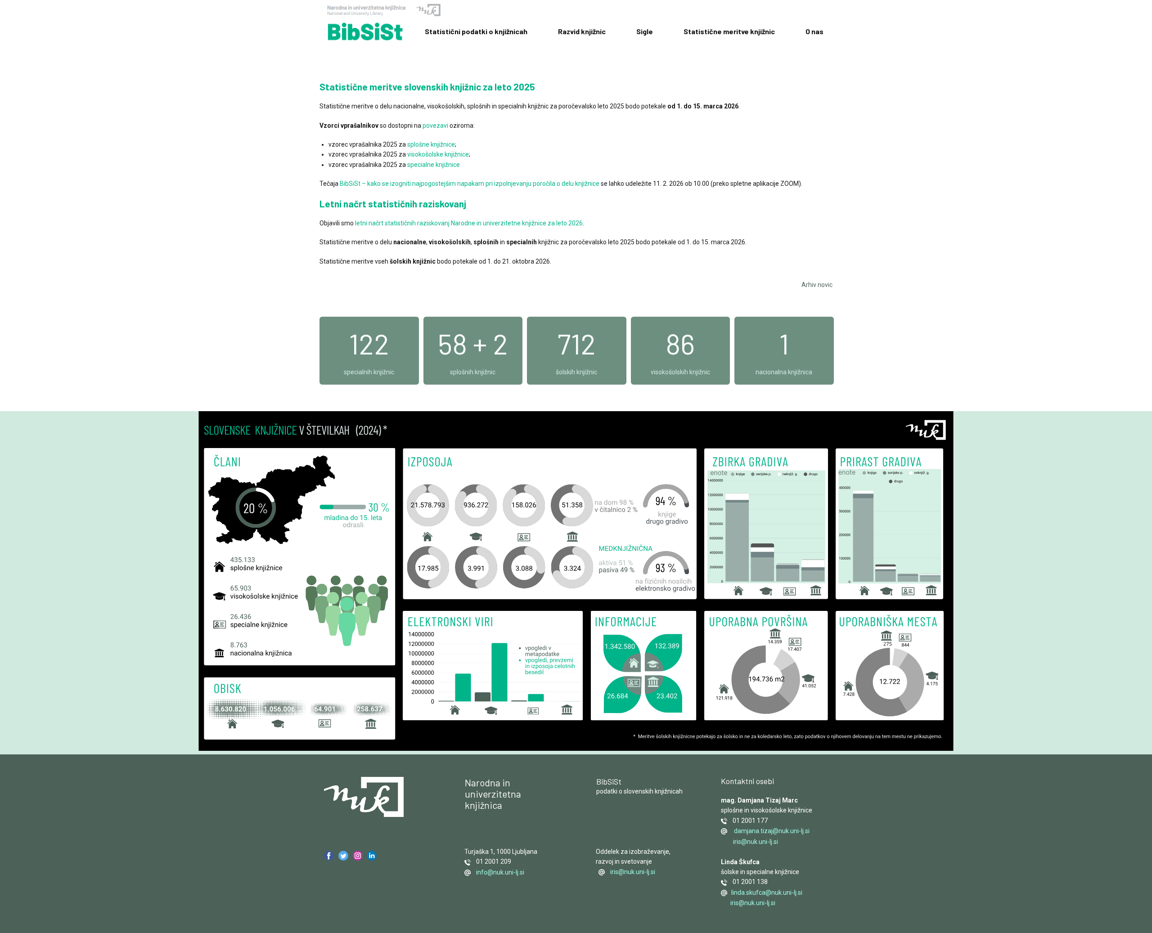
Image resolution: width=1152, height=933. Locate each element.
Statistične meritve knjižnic (729, 31)
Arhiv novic (816, 284)
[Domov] (365, 32)
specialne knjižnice (433, 164)
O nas (815, 31)
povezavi (435, 125)
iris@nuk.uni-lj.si (632, 871)
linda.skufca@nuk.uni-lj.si (766, 892)
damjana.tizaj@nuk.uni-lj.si (771, 830)
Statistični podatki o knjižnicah (476, 31)
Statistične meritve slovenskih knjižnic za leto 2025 (427, 86)
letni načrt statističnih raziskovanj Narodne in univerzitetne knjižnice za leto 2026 (469, 223)
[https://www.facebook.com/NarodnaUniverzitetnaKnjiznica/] (329, 856)
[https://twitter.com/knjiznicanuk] (343, 856)
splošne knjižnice (431, 144)
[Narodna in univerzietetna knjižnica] (364, 797)
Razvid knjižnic (582, 31)
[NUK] (384, 11)
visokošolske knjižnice (438, 154)
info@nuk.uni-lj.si (498, 872)
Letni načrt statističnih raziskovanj (393, 203)
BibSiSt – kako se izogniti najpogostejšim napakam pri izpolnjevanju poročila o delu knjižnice (470, 183)
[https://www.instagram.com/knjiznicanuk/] (358, 856)
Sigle (644, 31)
